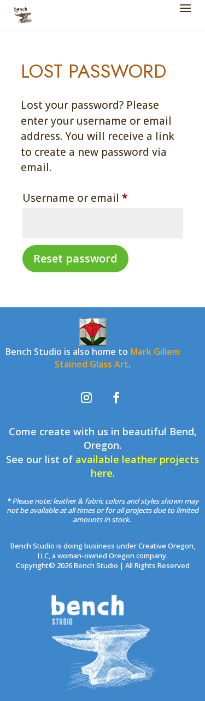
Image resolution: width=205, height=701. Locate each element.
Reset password (75, 258)
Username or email (97, 197)
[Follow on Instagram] (86, 397)
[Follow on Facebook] (116, 397)
